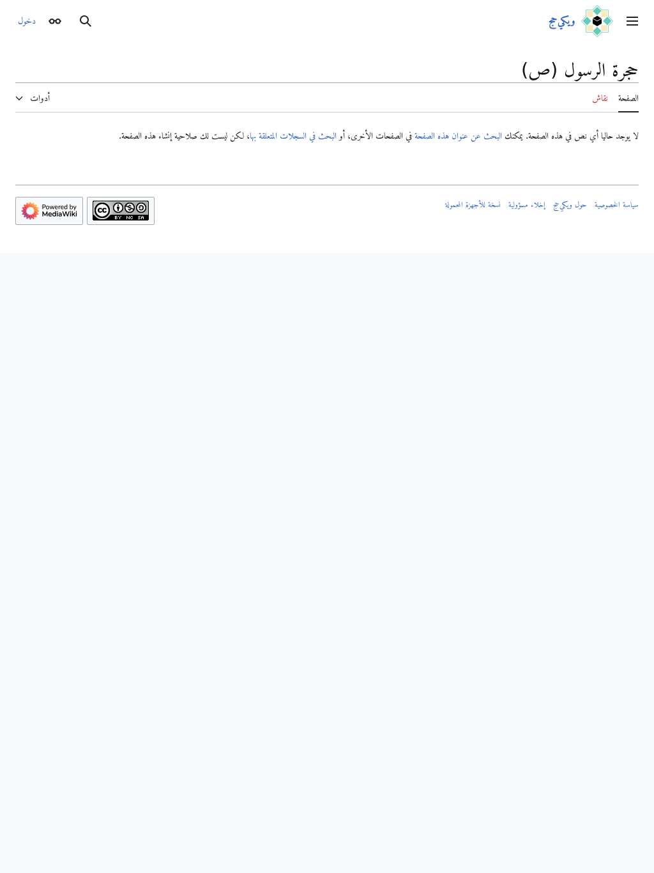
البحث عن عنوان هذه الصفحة (458, 135)
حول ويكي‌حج (570, 204)
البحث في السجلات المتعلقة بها (293, 135)
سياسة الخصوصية (617, 204)
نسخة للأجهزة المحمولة (473, 204)
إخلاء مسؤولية (526, 204)
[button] (632, 21)
